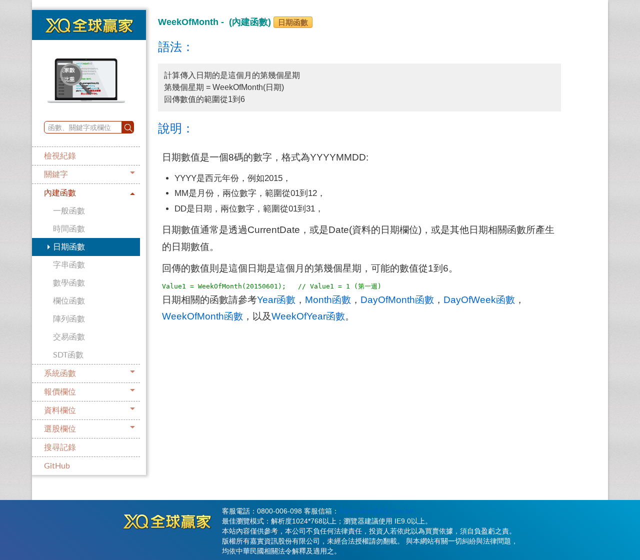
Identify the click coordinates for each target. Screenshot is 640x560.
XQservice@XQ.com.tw (376, 511)
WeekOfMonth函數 (202, 316)
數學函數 (69, 283)
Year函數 (276, 299)
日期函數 (69, 247)
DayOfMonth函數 (397, 299)
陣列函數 (69, 319)
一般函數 (69, 211)
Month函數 (328, 299)
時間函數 (69, 229)
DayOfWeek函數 (479, 299)
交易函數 (69, 337)
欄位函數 (69, 301)
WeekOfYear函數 (308, 316)
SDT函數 (68, 355)
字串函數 (69, 265)
